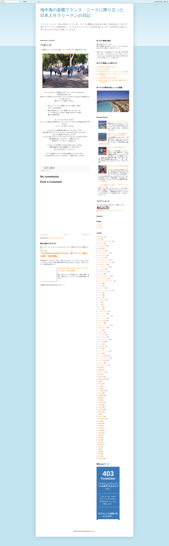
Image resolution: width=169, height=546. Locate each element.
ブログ (100, 330)
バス (99, 302)
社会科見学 (101, 419)
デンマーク (101, 288)
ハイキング (101, 299)
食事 (99, 454)
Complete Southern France (106, 67)
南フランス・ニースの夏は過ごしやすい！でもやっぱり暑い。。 (118, 134)
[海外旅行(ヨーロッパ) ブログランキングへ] (103, 209)
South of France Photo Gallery (107, 78)
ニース (100, 295)
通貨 (99, 451)
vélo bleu (101, 236)
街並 (99, 440)
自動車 (100, 430)
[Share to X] (49, 168)
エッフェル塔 (102, 246)
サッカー (101, 274)
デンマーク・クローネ (105, 290)
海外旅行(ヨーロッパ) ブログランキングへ (110, 211)
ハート (100, 297)
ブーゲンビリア (103, 311)
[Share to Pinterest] (53, 168)
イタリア (101, 243)
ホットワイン (102, 337)
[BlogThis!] (47, 168)
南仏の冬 (101, 377)
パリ (99, 304)
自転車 (100, 433)
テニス (100, 285)
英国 (99, 437)
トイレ (100, 292)
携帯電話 (101, 395)
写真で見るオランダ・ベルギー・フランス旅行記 (113, 72)
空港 (99, 421)
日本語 (100, 405)
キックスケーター (103, 253)
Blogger (92, 531)
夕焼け (100, 384)
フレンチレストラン (104, 325)
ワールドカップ (103, 365)
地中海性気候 (102, 379)
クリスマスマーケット (105, 262)
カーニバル (101, 250)
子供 (99, 388)
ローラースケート (103, 358)
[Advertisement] (82, 35)
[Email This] (45, 168)
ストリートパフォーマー (105, 281)
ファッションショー (104, 316)
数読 (99, 398)
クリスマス (101, 257)
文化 (99, 400)
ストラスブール (103, 278)
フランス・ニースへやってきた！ (118, 121)
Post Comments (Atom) (56, 238)
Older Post (86, 234)
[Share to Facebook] (51, 168)
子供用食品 (101, 390)
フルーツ (101, 323)
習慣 (99, 426)
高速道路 (101, 458)
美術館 (100, 423)
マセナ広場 (101, 341)
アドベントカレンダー (105, 241)
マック (100, 344)
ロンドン (101, 363)
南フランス (101, 372)
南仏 (99, 374)
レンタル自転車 (103, 356)
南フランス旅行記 (103, 69)
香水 (99, 456)
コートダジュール (103, 267)
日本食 (100, 407)
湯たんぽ (101, 416)
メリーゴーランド (103, 351)
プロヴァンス (102, 327)
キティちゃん (102, 255)
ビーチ (100, 309)
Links (100, 227)
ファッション (102, 314)
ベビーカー (101, 334)
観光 (99, 442)
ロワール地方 (102, 360)
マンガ (100, 348)
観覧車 (100, 444)
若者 (99, 435)
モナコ (100, 353)
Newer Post (44, 234)
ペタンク (64, 50)
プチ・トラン (102, 318)
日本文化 (101, 402)
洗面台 (100, 412)
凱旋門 (100, 370)
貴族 (99, 447)
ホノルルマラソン (103, 339)
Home (65, 234)
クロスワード (102, 264)
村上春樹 (101, 409)
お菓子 (100, 248)
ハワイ (100, 306)
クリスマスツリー (103, 260)
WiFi (99, 239)
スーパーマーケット (104, 276)
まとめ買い (101, 346)
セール (100, 283)
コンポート (101, 269)
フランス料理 (102, 321)
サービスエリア (103, 271)
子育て (100, 393)
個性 (99, 367)
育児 (99, 428)
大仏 (99, 386)
